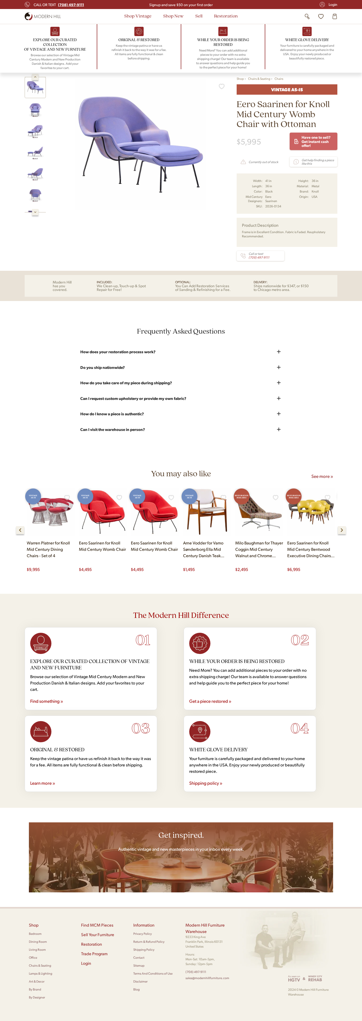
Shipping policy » (205, 783)
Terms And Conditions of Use (153, 973)
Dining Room (38, 942)
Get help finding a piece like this (318, 161)
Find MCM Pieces (97, 925)
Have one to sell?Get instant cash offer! (316, 141)
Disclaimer (140, 981)
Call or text (59, 4)
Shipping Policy (143, 950)
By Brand (35, 989)
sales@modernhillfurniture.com (207, 978)
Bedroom (35, 934)
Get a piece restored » (210, 701)
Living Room (37, 950)
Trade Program (94, 953)
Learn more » (42, 783)
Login (333, 4)
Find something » (46, 701)
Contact (138, 957)
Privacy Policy (142, 934)
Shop (240, 78)
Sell (198, 16)
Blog (136, 989)
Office (33, 957)
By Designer (37, 997)
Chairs (279, 78)
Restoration (226, 16)
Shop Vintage (138, 16)
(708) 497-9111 (196, 972)
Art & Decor (37, 981)
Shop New (173, 16)
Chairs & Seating (259, 78)
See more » (322, 476)
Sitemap (138, 965)
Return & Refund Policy (149, 942)
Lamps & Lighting (40, 973)
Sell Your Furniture (97, 934)
